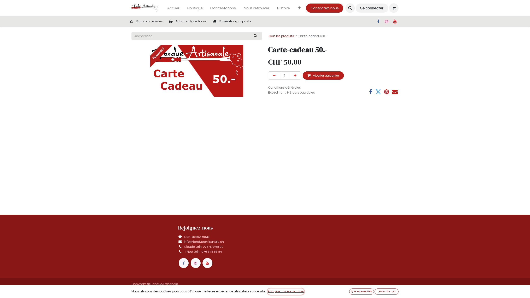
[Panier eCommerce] (394, 8)
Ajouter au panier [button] (325, 75)
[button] (350, 8)
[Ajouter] (295, 75)
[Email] (395, 92)
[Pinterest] (386, 92)
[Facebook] (378, 21)
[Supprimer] (274, 75)
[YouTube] (395, 21)
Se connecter (371, 8)
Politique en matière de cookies (286, 291)
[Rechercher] (255, 36)
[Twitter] (378, 92)
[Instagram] (386, 21)
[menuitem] (173, 8)
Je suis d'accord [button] (386, 291)
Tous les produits (281, 36)
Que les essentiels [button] (361, 291)
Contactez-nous (325, 8)
